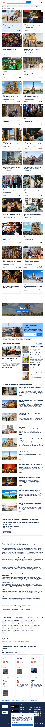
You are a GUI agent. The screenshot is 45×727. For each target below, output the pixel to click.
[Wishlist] (32, 2)
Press (30, 711)
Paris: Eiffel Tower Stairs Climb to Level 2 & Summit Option (36, 657)
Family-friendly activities (7, 528)
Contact (21, 705)
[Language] (37, 2)
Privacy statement (28, 339)
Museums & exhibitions (7, 532)
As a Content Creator (37, 707)
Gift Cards (31, 712)
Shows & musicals (6, 529)
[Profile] (41, 2)
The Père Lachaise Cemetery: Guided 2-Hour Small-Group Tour (8, 679)
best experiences (26, 641)
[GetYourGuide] (3, 2)
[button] (12, 21)
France (6, 700)
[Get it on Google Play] (15, 706)
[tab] (8, 617)
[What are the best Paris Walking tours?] (42, 538)
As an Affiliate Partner (37, 709)
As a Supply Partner (37, 705)
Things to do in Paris (19, 700)
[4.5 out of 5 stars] (5, 652)
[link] (12, 21)
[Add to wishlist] (21, 11)
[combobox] (16, 2)
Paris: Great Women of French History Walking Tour (36, 678)
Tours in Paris (27, 700)
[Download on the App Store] (15, 710)
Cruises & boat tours (6, 527)
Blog (30, 709)
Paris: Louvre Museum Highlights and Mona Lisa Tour (8, 657)
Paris (23, 545)
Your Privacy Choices (23, 711)
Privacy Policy (22, 709)
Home (3, 700)
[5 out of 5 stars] (8, 659)
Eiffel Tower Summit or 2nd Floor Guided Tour (22, 678)
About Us (31, 705)
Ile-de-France (11, 700)
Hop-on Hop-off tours (7, 531)
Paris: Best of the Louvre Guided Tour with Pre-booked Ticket (21, 657)
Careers (30, 707)
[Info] (14, 8)
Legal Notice (22, 707)
